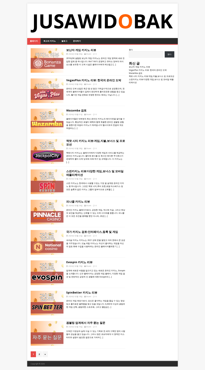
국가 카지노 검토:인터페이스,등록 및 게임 (92, 232)
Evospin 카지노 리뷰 (79, 262)
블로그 (64, 41)
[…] (114, 64)
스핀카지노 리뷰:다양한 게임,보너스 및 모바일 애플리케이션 (95, 173)
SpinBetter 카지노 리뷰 (81, 292)
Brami (88, 54)
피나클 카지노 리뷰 (78, 201)
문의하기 (77, 41)
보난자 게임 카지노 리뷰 (81, 50)
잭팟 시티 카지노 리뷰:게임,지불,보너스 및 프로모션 (95, 142)
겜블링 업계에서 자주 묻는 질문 (85, 323)
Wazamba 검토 (76, 110)
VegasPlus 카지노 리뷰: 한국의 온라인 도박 (93, 80)
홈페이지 (34, 41)
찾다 (131, 49)
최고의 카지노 (50, 41)
